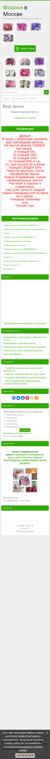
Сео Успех (25, 501)
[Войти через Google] (32, 398)
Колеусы (8, 269)
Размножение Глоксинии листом (19, 343)
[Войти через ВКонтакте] (18, 398)
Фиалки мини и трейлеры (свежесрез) (21, 261)
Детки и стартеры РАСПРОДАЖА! (19, 237)
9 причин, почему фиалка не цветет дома (25, 374)
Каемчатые (11, 421)
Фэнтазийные (13, 427)
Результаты (8, 433)
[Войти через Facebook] (23, 398)
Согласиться (25, 755)
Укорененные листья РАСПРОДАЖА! (21, 249)
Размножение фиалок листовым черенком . (25, 347)
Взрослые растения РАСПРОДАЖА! (20, 225)
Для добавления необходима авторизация (25, 323)
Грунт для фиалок (12, 354)
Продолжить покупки (25, 118)
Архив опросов (23, 433)
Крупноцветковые (15, 415)
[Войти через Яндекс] (27, 398)
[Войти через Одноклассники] (36, 398)
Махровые (11, 418)
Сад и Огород (11, 265)
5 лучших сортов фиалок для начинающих (25, 377)
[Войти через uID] (14, 398)
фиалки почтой (10, 498)
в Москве (15, 10)
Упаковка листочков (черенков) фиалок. (23, 350)
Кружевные (12, 424)
